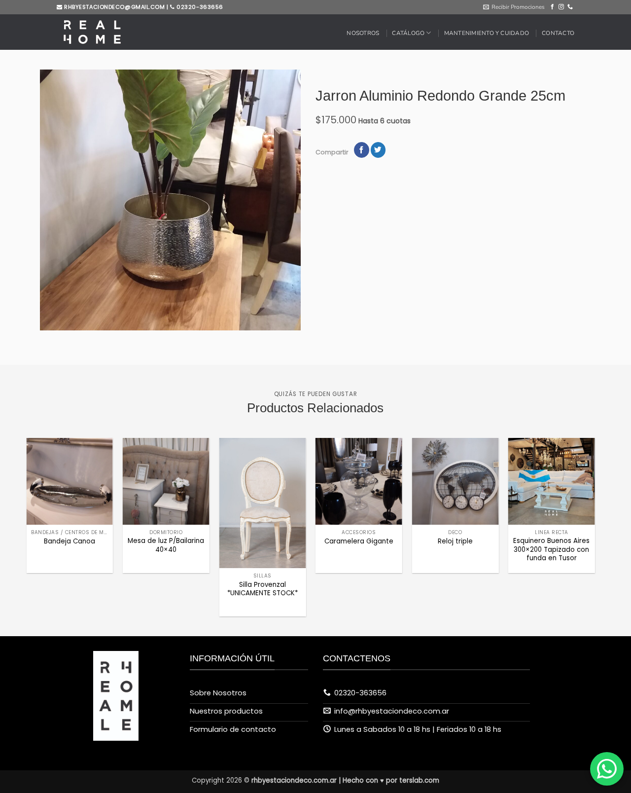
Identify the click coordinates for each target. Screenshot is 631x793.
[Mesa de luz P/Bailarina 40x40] (166, 481)
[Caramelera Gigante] (359, 481)
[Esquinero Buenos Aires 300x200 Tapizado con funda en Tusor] (551, 481)
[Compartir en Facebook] (361, 150)
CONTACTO (558, 33)
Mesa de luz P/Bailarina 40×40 (166, 545)
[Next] (576, 503)
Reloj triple (455, 541)
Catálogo (408, 33)
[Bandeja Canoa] (69, 481)
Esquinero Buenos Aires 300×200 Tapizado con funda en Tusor (551, 549)
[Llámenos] (570, 7)
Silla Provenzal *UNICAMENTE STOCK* (262, 588)
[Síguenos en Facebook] (552, 7)
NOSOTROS (363, 33)
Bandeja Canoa (69, 541)
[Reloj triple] (455, 481)
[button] (514, 7)
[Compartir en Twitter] (378, 150)
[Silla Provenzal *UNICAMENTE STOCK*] (262, 503)
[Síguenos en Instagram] (561, 7)
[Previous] (45, 503)
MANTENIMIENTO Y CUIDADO (486, 33)
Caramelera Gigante (358, 541)
